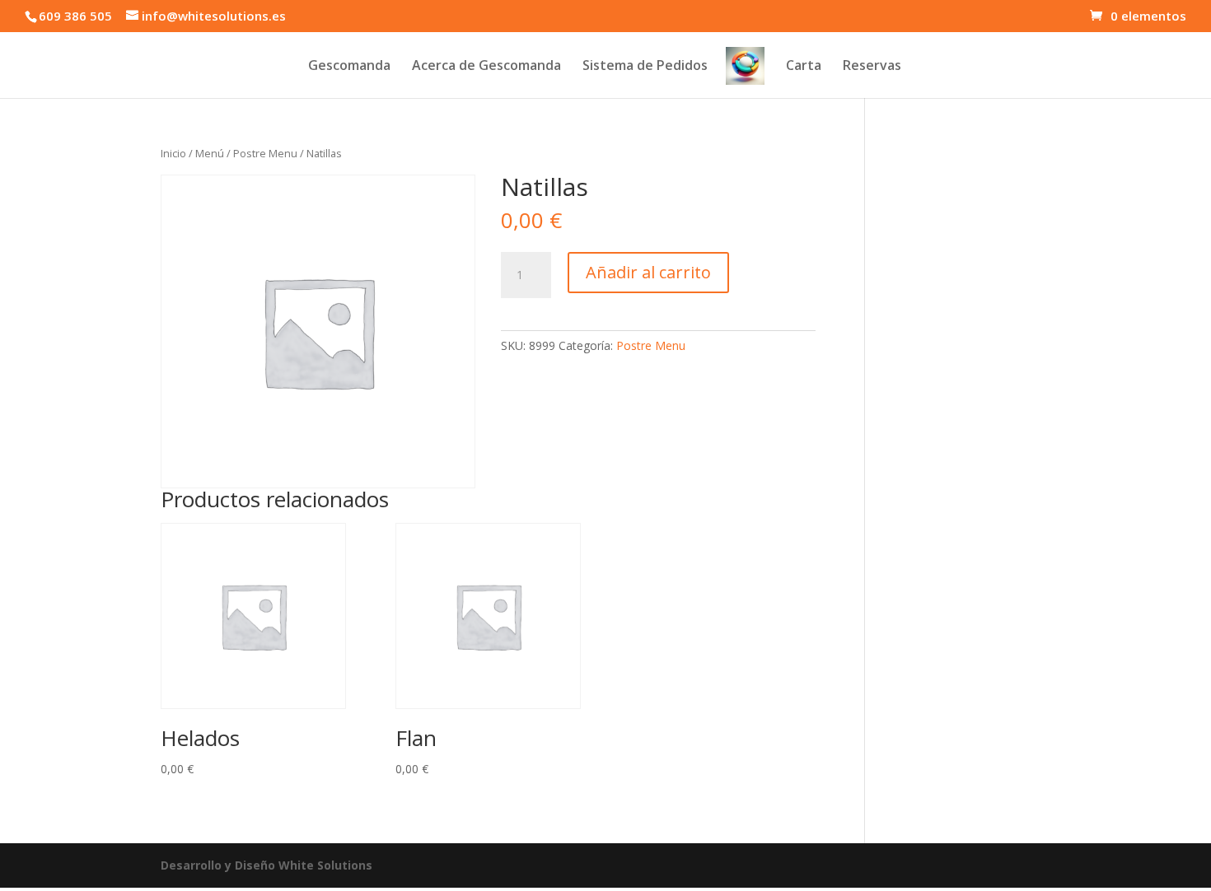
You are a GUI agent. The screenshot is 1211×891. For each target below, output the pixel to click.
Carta (803, 66)
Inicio (173, 153)
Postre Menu (265, 153)
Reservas (872, 66)
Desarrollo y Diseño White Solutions (266, 865)
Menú (209, 153)
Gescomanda (349, 66)
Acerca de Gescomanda (486, 66)
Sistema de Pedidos (645, 66)
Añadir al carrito (648, 272)
